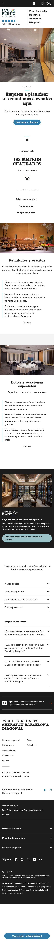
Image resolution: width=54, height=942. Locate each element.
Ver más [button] (27, 323)
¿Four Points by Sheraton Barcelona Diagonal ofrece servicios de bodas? (22, 663)
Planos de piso (26, 206)
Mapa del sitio (7, 893)
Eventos (5, 760)
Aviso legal (31, 745)
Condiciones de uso (9, 887)
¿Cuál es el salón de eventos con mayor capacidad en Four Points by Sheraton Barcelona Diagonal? (24, 648)
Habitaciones (8, 745)
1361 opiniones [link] (14, 24)
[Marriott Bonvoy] (45, 3)
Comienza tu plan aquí (27, 122)
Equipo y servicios (26, 212)
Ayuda (18, 893)
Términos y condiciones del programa (34, 887)
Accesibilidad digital (40, 890)
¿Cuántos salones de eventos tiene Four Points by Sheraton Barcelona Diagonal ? (24, 633)
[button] (34, 3)
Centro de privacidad (10, 890)
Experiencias (7, 755)
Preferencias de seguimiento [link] (13, 883)
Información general (11, 740)
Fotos (29, 740)
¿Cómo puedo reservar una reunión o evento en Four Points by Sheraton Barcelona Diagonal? (22, 678)
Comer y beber (8, 750)
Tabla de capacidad (26, 199)
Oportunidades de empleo (37, 883)
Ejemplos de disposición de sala (20, 599)
